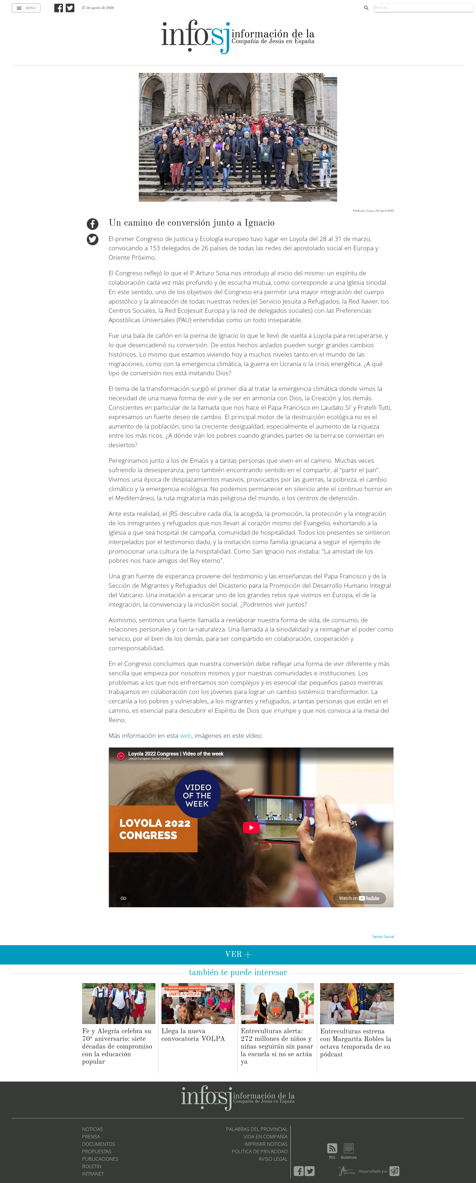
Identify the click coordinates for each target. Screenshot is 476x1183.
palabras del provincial (257, 1129)
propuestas (96, 1152)
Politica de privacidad (260, 1152)
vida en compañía (266, 1137)
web (186, 736)
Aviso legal (273, 1159)
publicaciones (100, 1159)
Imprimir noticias (266, 1144)
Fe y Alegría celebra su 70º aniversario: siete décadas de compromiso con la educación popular (117, 1046)
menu (26, 8)
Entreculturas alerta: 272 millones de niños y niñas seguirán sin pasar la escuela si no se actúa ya (277, 1046)
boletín (91, 1166)
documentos (98, 1144)
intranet (93, 1174)
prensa (91, 1137)
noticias (92, 1129)
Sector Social (383, 937)
